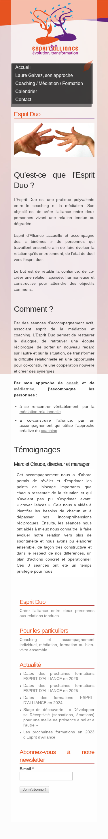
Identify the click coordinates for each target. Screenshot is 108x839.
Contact (23, 99)
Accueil (23, 67)
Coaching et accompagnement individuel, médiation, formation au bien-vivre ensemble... (57, 644)
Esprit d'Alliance (54, 29)
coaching (49, 430)
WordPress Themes (83, 817)
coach (73, 383)
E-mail (27, 769)
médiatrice (24, 389)
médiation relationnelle (40, 411)
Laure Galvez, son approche (44, 75)
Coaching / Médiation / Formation (49, 83)
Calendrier (26, 91)
